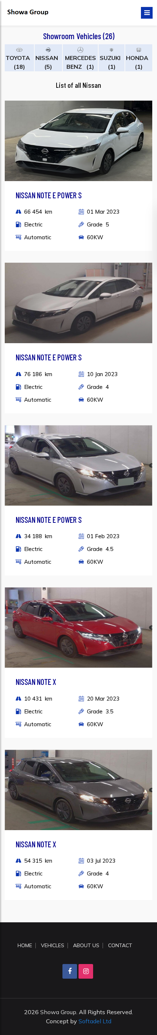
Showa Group (58, 1012)
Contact (120, 945)
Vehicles (52, 945)
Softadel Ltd (94, 1021)
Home (25, 945)
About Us (86, 945)
